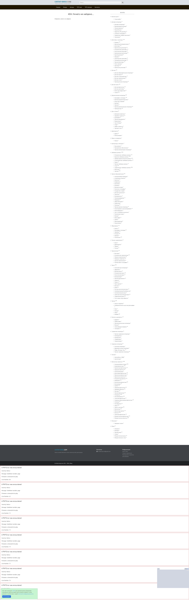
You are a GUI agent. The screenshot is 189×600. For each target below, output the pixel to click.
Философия (117, 217)
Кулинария (117, 117)
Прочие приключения (120, 260)
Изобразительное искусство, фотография (124, 305)
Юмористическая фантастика (121, 416)
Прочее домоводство (120, 119)
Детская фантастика (119, 87)
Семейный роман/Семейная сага (122, 291)
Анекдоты (117, 428)
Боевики (116, 42)
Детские (114, 70)
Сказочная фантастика (120, 398)
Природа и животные (120, 259)
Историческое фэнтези (120, 378)
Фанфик (116, 314)
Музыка (116, 310)
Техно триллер (118, 64)
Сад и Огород (118, 123)
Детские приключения (120, 78)
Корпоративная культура (120, 26)
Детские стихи (118, 80)
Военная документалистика (121, 99)
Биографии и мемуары (120, 98)
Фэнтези (117, 412)
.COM (63, 2)
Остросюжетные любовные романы (123, 160)
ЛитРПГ (116, 386)
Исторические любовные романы (123, 155)
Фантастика (117, 409)
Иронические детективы (120, 47)
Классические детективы (121, 51)
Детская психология (119, 192)
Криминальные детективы (121, 53)
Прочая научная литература (121, 207)
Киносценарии (118, 135)
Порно (116, 162)
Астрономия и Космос (120, 178)
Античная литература (120, 346)
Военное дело (115, 16)
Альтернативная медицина (121, 176)
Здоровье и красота (119, 115)
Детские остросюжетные (121, 76)
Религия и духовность (117, 317)
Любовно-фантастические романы (123, 158)
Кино (116, 309)
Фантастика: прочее (119, 411)
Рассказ (116, 285)
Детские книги (115, 84)
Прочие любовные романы (121, 164)
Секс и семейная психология (121, 212)
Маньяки (117, 56)
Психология (117, 237)
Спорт (116, 124)
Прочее (113, 301)
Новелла (117, 280)
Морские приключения (120, 257)
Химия (116, 219)
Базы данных (118, 146)
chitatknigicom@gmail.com (104, 451)
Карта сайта (125, 451)
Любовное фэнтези (119, 389)
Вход (71, 463)
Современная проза (119, 296)
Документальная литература (118, 95)
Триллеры (117, 65)
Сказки (116, 92)
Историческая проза (119, 273)
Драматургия (115, 131)
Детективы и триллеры (117, 40)
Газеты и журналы (119, 303)
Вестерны (117, 253)
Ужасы (116, 405)
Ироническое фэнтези (120, 377)
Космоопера (117, 384)
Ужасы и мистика (119, 407)
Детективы (117, 46)
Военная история (119, 187)
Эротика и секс (118, 128)
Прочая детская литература (121, 82)
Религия (116, 325)
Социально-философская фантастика (123, 400)
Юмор (113, 426)
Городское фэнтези (119, 369)
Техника (113, 354)
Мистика (117, 391)
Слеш (116, 165)
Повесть (116, 282)
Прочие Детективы (119, 62)
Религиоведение (118, 210)
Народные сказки (119, 423)
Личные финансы (119, 28)
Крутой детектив (118, 55)
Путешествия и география (121, 262)
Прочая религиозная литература (122, 323)
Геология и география (120, 189)
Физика (116, 216)
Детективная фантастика (120, 373)
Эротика (116, 171)
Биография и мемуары (120, 230)
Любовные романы (116, 152)
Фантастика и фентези (117, 362)
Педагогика (117, 203)
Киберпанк (117, 380)
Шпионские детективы (120, 67)
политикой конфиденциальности (25, 594)
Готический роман (119, 371)
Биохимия (117, 183)
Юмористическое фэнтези (121, 418)
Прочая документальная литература (123, 106)
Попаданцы (117, 395)
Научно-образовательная (118, 174)
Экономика (117, 37)
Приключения (115, 251)
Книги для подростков (120, 90)
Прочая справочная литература (122, 334)
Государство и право (119, 191)
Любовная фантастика (120, 387)
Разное (116, 140)
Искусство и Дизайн (119, 101)
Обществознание (119, 201)
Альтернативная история (120, 364)
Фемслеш (117, 169)
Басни (116, 242)
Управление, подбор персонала (122, 35)
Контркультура (118, 276)
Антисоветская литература (121, 267)
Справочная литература (117, 331)
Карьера (116, 235)
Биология (117, 180)
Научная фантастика (119, 393)
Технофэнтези (118, 403)
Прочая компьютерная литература (123, 149)
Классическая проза (119, 275)
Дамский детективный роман (122, 44)
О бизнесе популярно (120, 33)
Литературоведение (119, 198)
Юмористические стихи (120, 437)
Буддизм (117, 319)
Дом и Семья (115, 111)
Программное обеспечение (121, 148)
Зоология (117, 194)
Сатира (116, 434)
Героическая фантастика (120, 368)
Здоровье (117, 232)
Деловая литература (116, 22)
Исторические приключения (121, 255)
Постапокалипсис (119, 396)
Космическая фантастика (120, 382)
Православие (118, 321)
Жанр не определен (116, 138)
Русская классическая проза (121, 289)
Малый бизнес (118, 30)
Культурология (118, 196)
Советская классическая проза (122, 294)
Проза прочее (118, 284)
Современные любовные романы (123, 167)
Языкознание (118, 223)
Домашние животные (120, 114)
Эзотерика (117, 328)
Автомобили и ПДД (119, 357)
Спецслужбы (118, 19)
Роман (116, 287)
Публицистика (118, 108)
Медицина (117, 200)
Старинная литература (117, 344)
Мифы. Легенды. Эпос (120, 350)
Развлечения (118, 121)
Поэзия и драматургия (117, 240)
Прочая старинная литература (122, 352)
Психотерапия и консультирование (123, 208)
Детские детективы (119, 89)
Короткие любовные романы (121, 157)
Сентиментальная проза (120, 293)
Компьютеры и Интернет (118, 143)
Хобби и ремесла (119, 126)
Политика (117, 205)
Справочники (118, 339)
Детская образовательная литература (124, 73)
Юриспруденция (118, 221)
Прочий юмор (118, 432)
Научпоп (117, 105)
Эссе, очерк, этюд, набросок (121, 298)
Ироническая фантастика (120, 375)
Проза (113, 265)
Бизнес (116, 228)
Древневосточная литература (122, 348)
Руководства (117, 337)
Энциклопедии (118, 341)
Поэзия (116, 248)
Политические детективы (121, 58)
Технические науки (119, 214)
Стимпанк (117, 402)
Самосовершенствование (121, 327)
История (116, 233)
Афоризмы (117, 269)
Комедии (117, 430)
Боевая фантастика (119, 366)
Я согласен (7, 596)
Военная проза (118, 271)
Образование (115, 226)
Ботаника (117, 185)
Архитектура (118, 359)
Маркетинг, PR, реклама (120, 31)
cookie (13, 590)
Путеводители (118, 335)
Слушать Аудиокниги (127, 453)
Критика (116, 103)
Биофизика (117, 182)
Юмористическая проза (120, 436)
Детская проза (118, 74)
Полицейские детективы (120, 60)
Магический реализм (120, 278)
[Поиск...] (122, 2)
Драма (116, 133)
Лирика (116, 246)
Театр (116, 312)
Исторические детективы (121, 49)
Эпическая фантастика (120, 414)
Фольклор (114, 421)
